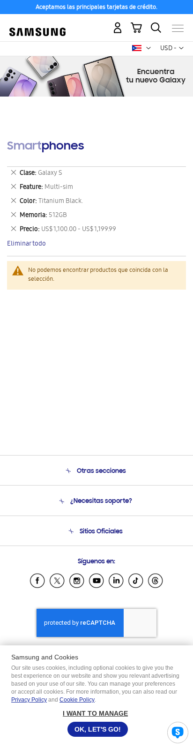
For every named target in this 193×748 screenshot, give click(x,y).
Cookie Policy (77, 699)
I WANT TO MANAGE (95, 713)
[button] (148, 48)
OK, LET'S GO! (97, 729)
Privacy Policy (29, 699)
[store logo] (37, 24)
